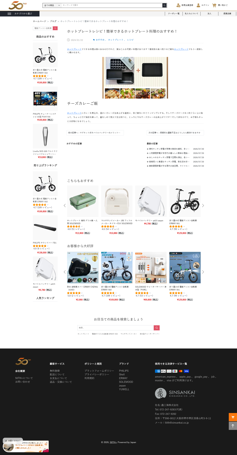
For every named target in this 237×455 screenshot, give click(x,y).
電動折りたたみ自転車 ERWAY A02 (105, 334)
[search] (164, 5)
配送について (57, 374)
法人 (209, 14)
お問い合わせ (22, 381)
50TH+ (113, 442)
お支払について (58, 378)
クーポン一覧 (174, 14)
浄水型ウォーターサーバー (150, 334)
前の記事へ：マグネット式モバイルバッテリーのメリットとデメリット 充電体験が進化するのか (95, 133)
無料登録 (55, 370)
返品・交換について (61, 382)
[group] (45, 78)
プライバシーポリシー (96, 374)
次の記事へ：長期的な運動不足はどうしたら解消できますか (174, 133)
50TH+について (24, 378)
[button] (65, 205)
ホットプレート (74, 49)
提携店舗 (227, 14)
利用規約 (89, 378)
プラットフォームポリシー (99, 370)
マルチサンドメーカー (129, 334)
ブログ (53, 21)
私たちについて (191, 14)
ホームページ (39, 21)
